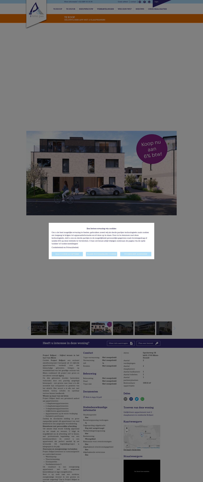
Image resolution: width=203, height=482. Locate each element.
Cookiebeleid (57, 247)
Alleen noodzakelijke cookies (101, 254)
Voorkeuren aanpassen (135, 254)
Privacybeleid (72, 247)
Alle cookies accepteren (67, 254)
